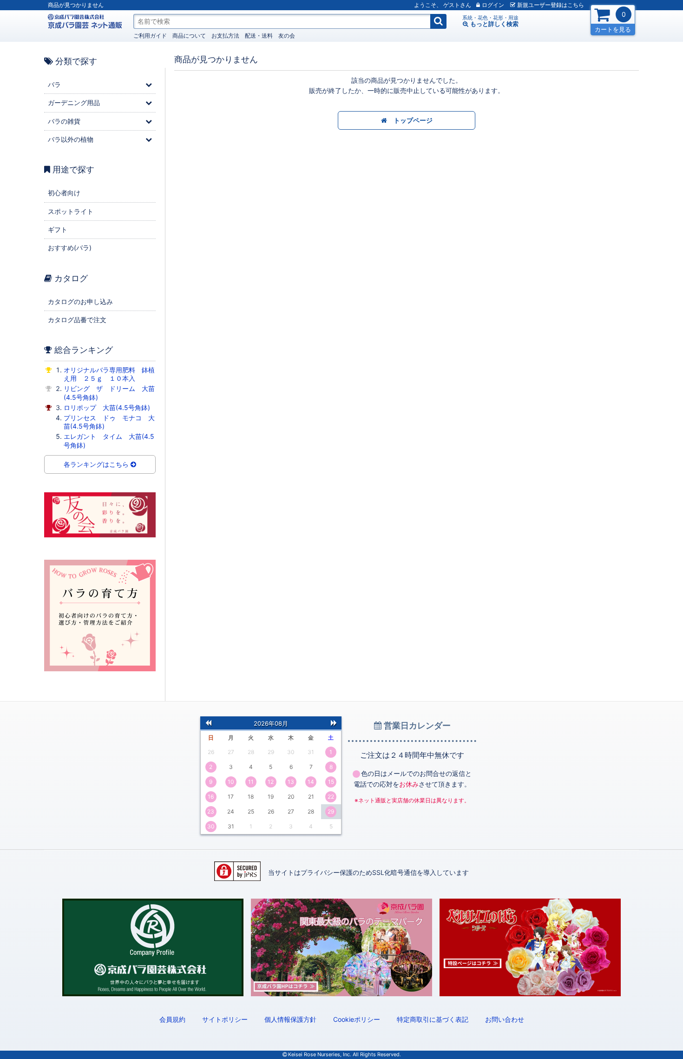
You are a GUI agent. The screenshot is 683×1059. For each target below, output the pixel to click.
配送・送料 (259, 35)
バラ (54, 84)
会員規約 (172, 1019)
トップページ (410, 120)
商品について (189, 35)
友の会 (286, 35)
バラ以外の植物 (70, 139)
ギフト (57, 229)
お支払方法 (225, 35)
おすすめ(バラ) (70, 248)
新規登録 (550, 4)
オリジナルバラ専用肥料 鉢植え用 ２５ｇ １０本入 (109, 374)
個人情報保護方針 (290, 1019)
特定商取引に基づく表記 (432, 1019)
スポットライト (70, 211)
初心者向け (64, 193)
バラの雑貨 (64, 121)
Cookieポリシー (356, 1019)
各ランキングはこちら (97, 464)
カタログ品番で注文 (77, 320)
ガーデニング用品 (74, 102)
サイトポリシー (225, 1019)
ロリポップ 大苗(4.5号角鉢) (107, 407)
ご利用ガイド (150, 35)
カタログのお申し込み (80, 301)
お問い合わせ (504, 1019)
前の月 (208, 722)
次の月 (333, 722)
